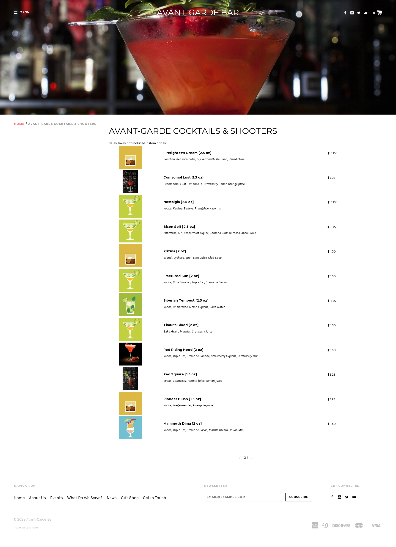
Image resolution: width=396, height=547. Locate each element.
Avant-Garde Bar (198, 12)
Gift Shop (130, 497)
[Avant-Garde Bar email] (365, 13)
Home (19, 124)
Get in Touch (154, 497)
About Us (37, 497)
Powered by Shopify (26, 527)
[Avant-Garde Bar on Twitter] (358, 13)
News (112, 497)
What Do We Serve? (84, 497)
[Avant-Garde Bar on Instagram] (352, 13)
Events (56, 497)
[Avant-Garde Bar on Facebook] (345, 13)
